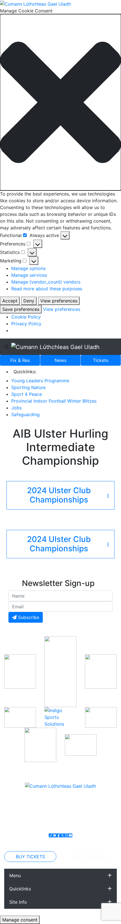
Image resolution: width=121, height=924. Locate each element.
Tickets (100, 360)
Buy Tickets (30, 856)
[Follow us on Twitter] (62, 835)
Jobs (16, 408)
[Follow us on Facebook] (58, 835)
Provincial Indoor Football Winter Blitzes (54, 401)
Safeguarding (25, 414)
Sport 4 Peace (26, 394)
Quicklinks (20, 889)
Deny (28, 301)
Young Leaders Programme (40, 380)
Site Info (18, 902)
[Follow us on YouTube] (70, 835)
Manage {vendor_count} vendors (45, 282)
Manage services (29, 275)
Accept (9, 301)
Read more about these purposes (46, 288)
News (60, 360)
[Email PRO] (55, 835)
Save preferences (20, 309)
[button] (60, 102)
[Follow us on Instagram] (66, 835)
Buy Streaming (90, 856)
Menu (15, 875)
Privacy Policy (26, 323)
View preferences (58, 301)
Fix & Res (20, 360)
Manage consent (19, 920)
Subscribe (28, 617)
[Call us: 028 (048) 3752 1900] (51, 835)
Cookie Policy (26, 317)
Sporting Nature (28, 387)
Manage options (28, 268)
